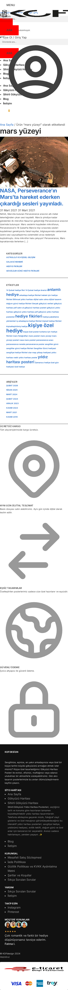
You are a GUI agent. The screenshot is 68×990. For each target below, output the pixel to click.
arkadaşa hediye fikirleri (30, 295)
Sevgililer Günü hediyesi (45, 348)
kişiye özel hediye (30, 328)
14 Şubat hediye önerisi (36, 290)
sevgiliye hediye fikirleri (17, 352)
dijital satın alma (40, 299)
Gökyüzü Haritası (19, 798)
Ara (9, 30)
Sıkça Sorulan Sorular (22, 879)
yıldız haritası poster (28, 357)
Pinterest (13, 912)
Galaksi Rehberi (14, 262)
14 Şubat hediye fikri (15, 290)
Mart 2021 (11, 412)
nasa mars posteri (28, 340)
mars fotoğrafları (20, 336)
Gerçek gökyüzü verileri (42, 303)
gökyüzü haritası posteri (35, 308)
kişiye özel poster (31, 332)
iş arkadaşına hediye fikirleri (29, 321)
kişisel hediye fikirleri (52, 321)
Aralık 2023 (12, 403)
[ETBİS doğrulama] (34, 969)
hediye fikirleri (28, 316)
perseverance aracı (44, 340)
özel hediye (19, 367)
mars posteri (34, 336)
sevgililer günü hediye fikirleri (19, 348)
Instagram (14, 907)
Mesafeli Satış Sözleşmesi (24, 857)
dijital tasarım (55, 299)
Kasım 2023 (12, 408)
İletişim (12, 846)
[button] (5, 110)
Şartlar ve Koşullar (20, 875)
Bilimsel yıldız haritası (23, 299)
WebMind (5, 957)
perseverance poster (35, 344)
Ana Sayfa (6, 124)
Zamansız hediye (42, 362)
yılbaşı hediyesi (44, 352)
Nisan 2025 (12, 390)
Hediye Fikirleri (14, 266)
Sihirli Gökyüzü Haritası (35, 818)
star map (32, 352)
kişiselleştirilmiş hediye (17, 326)
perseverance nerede (15, 344)
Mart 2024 (11, 394)
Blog (11, 841)
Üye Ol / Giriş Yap (15, 37)
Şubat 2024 (12, 399)
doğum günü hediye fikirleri (19, 303)
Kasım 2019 (12, 417)
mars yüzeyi (45, 336)
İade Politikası (17, 862)
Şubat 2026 (12, 386)
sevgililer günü (51, 344)
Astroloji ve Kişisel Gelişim (20, 257)
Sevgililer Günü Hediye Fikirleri (22, 271)
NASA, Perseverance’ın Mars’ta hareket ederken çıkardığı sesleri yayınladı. (31, 197)
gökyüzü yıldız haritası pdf (26, 312)
